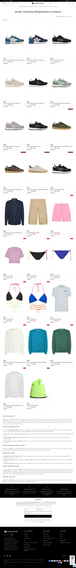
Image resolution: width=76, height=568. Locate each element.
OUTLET (51, 6)
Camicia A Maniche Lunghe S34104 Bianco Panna (13, 405)
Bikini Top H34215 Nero (8, 319)
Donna (13, 2)
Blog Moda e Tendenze (65, 542)
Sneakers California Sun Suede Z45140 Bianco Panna (37, 189)
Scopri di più (71, 0)
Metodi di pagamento (48, 542)
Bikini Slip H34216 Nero (32, 275)
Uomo (16, 2)
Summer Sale (30, 6)
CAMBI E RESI (8, 4)
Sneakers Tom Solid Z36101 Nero (57, 60)
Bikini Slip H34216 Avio (55, 275)
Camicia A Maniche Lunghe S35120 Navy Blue (12, 232)
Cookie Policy (27, 547)
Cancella (64, 3)
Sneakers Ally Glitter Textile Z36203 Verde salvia (60, 103)
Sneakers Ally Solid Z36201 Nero (33, 146)
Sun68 (4, 58)
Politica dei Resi (46, 536)
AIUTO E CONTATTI (12, 4)
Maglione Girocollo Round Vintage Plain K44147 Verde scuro (61, 362)
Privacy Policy (27, 544)
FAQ (25, 540)
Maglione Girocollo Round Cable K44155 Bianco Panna (14, 362)
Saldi (61, 538)
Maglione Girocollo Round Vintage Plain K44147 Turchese (37, 362)
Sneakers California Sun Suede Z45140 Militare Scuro (61, 146)
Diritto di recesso (46, 544)
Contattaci (26, 534)
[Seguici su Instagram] (7, 555)
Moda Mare (45, 6)
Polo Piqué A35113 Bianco (55, 319)
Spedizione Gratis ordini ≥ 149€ (38, 0)
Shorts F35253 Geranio (55, 232)
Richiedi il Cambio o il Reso (49, 538)
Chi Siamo (26, 536)
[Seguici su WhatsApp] (10, 555)
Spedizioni (45, 540)
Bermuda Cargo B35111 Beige (33, 232)
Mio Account (46, 534)
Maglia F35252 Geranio (8, 276)
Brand (55, 6)
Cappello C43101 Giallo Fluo (33, 405)
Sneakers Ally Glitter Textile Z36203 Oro (11, 103)
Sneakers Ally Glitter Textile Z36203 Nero (35, 103)
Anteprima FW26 (22, 6)
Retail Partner (29, 562)
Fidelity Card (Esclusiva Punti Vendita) (30, 549)
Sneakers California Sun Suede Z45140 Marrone (13, 189)
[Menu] (74, 556)
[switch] (72, 563)
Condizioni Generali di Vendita (30, 542)
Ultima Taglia (63, 540)
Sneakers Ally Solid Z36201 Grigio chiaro (11, 146)
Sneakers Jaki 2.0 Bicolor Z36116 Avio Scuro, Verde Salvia (13, 60)
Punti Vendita (27, 538)
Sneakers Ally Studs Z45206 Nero (57, 189)
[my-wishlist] (70, 3)
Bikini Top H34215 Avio (31, 319)
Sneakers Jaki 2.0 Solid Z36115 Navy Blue (35, 60)
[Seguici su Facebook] (4, 555)
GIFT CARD (4, 4)
